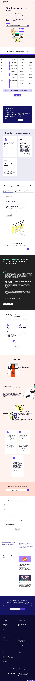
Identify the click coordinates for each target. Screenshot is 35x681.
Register (8, 23)
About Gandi (19, 652)
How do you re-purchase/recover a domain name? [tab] (14, 520)
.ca (1, 86)
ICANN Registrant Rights (6, 656)
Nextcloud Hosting (5, 625)
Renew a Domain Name (21, 641)
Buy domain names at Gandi (7, 303)
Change (30, 90)
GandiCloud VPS (5, 628)
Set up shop (9, 215)
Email (3, 629)
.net (1, 62)
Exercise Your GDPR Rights (6, 662)
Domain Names (5, 620)
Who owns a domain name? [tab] (10, 516)
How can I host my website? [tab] (10, 524)
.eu (1, 83)
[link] (8, 673)
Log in (33, 1)
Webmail (19, 625)
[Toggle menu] (1, 2)
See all (4, 557)
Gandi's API (13, 298)
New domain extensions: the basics (7, 544)
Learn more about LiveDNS (24, 153)
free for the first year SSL (14, 203)
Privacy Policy (5, 661)
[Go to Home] (5, 1)
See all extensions (17, 95)
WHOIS (19, 628)
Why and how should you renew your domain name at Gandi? (25, 544)
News (18, 657)
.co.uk (2, 80)
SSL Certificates (5, 630)
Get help (17, 529)
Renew (15, 23)
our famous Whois (17, 668)
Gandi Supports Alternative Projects (23, 653)
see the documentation (25, 414)
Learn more (20, 119)
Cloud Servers (20, 644)
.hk (1, 71)
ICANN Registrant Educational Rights (8, 657)
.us (1, 68)
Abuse (3, 652)
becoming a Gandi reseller (15, 287)
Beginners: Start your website (17, 191)
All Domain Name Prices (6, 621)
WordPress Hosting (5, 624)
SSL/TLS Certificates (21, 645)
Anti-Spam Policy (5, 660)
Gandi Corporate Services (21, 620)
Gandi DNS (18, 298)
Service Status (5, 640)
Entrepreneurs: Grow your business (7, 191)
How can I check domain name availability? (8, 542)
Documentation (5, 641)
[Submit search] (28, 26)
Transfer (11, 23)
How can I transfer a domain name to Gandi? (25, 541)
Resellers (19, 621)
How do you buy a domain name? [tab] (11, 512)
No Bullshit (19, 656)
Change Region (29, 673)
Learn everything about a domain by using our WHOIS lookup (26, 547)
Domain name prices (5, 540)
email (7, 203)
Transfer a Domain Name (21, 640)
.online (2, 74)
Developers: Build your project (28, 191)
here (23, 420)
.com (1, 59)
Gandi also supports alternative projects (9, 393)
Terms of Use (4, 653)
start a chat (27, 417)
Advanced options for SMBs (22, 624)
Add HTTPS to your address (9, 153)
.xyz (1, 65)
